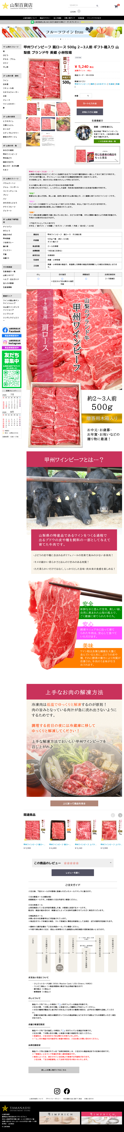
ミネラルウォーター (11, 92)
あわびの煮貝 (8, 150)
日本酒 (5, 84)
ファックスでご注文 (94, 18)
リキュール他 (8, 88)
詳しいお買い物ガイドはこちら (53, 1070)
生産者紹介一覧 (9, 271)
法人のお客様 (8, 283)
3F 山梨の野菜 (9, 116)
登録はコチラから (87, 22)
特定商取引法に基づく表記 (72, 1099)
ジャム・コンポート (11, 187)
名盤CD (6, 258)
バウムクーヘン (9, 183)
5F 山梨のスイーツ (11, 178)
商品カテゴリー (45, 18)
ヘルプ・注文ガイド (11, 279)
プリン (5, 195)
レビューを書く (73, 872)
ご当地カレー (8, 242)
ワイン (5, 80)
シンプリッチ (8, 313)
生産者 (111, 84)
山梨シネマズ (8, 275)
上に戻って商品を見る (74, 803)
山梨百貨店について (30, 18)
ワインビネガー (9, 104)
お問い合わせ (88, 1099)
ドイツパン (7, 227)
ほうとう (6, 230)
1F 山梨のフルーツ (11, 46)
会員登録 (81, 18)
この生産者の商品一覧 (107, 141)
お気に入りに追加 (90, 112)
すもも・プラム (9, 59)
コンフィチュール (10, 191)
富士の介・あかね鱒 (11, 166)
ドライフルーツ (9, 206)
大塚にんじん (8, 125)
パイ (5, 199)
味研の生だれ (8, 162)
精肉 (92, 84)
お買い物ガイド (69, 18)
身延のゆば (7, 234)
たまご (5, 170)
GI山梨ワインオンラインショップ (11, 308)
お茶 (5, 96)
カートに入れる (90, 103)
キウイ (5, 63)
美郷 (117, 84)
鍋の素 (5, 246)
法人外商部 (57, 18)
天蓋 (5, 254)
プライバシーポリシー (53, 1099)
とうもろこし (8, 121)
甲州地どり (7, 158)
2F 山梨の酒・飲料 (11, 76)
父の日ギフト (101, 84)
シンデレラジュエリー (11, 319)
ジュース (6, 100)
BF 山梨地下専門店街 (11, 220)
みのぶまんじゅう (10, 203)
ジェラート (7, 210)
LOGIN (73, 12)
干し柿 (5, 67)
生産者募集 (7, 287)
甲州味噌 (6, 238)
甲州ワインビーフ (10, 154)
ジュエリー (7, 250)
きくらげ (6, 129)
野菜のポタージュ (10, 137)
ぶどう (5, 55)
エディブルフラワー (11, 133)
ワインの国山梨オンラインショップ (11, 301)
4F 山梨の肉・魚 (10, 145)
